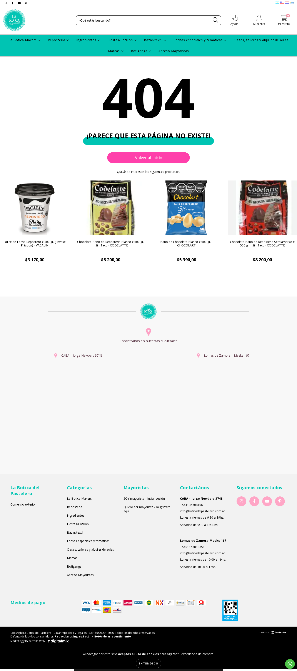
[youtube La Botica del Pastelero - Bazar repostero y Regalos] (20, 3)
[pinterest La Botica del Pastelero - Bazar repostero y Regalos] (26, 3)
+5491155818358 (192, 547)
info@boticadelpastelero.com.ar (202, 511)
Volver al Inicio (148, 157)
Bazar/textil (154, 40)
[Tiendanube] (273, 633)
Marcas (114, 51)
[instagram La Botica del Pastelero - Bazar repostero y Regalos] (6, 3)
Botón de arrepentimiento (112, 636)
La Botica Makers (23, 40)
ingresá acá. (81, 636)
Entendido (148, 663)
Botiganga (139, 51)
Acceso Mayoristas (174, 51)
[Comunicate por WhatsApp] (290, 664)
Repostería (57, 40)
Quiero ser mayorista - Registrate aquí (146, 509)
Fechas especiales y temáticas (199, 40)
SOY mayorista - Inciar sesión (144, 498)
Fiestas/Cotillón (121, 40)
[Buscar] (215, 20)
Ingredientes (86, 40)
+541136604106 (191, 505)
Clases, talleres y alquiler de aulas (261, 40)
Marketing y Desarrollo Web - (28, 641)
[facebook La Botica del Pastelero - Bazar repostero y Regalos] (13, 3)
